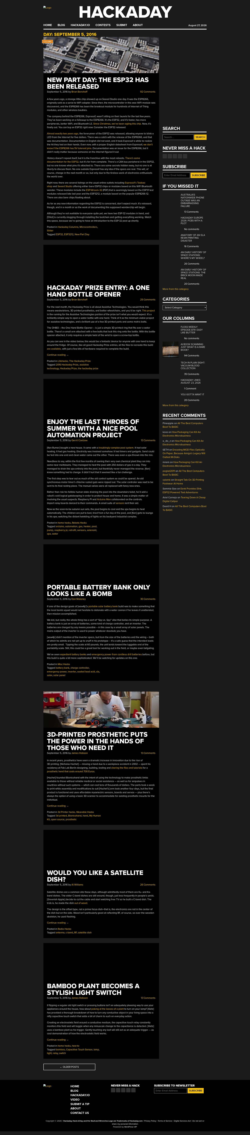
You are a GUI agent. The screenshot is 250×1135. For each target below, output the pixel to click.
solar (49, 675)
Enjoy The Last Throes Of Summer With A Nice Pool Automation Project (93, 428)
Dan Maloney (78, 599)
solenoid (91, 530)
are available (54, 348)
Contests (103, 25)
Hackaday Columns (68, 227)
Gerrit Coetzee (79, 440)
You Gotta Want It (192, 394)
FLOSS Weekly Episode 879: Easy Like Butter (192, 329)
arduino (60, 526)
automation (71, 526)
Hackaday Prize (68, 368)
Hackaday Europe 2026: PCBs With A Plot (192, 220)
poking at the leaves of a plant (107, 1008)
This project (148, 310)
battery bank (62, 667)
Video (75, 1099)
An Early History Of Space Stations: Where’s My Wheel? (193, 255)
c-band (69, 932)
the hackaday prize (88, 368)
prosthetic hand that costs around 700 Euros (70, 771)
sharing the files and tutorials (127, 767)
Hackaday (125, 12)
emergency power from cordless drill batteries (117, 654)
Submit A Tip (79, 1104)
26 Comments (147, 884)
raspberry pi (61, 530)
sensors (120, 503)
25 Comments (147, 299)
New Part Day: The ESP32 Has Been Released (98, 83)
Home (47, 25)
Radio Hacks (64, 928)
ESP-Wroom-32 (94, 190)
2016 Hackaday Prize (67, 364)
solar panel (59, 675)
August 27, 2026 (197, 25)
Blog (61, 25)
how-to (75, 1045)
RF (75, 932)
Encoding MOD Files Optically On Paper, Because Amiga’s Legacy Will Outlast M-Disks (184, 453)
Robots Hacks (79, 522)
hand (85, 815)
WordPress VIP (130, 1127)
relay (55, 1053)
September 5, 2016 (57, 91)
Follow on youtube (175, 156)
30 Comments (147, 599)
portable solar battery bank (103, 606)
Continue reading (58, 354)
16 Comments (191, 246)
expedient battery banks (73, 654)
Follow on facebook (165, 156)
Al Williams (77, 884)
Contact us (185, 156)
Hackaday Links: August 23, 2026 (191, 381)
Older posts (69, 1066)
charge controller (80, 667)
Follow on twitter (170, 156)
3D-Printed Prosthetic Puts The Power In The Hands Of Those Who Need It (97, 741)
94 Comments (191, 355)
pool (94, 526)
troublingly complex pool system (116, 447)
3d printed (61, 815)
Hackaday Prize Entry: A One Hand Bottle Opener (98, 291)
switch (62, 1053)
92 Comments (147, 91)
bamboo (60, 1049)
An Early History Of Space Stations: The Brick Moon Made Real (193, 274)
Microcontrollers (88, 227)
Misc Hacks (64, 664)
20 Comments (191, 283)
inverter (72, 671)
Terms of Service (165, 1121)
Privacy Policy (150, 1121)
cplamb (167, 479)
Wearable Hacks (85, 812)
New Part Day (82, 234)
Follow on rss (180, 156)
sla (97, 671)
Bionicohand (75, 815)
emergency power (57, 671)
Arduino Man (104, 499)
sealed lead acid (86, 671)
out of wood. (81, 903)
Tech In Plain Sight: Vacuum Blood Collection (193, 365)
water (55, 533)
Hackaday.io (80, 25)
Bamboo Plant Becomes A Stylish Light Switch (93, 989)
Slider (50, 230)
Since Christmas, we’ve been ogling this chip (117, 123)
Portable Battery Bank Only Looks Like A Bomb (98, 590)
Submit (121, 25)
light (49, 1053)
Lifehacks (63, 361)
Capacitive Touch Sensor (79, 1049)
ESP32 (59, 234)
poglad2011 (169, 471)
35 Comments (191, 374)
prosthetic (71, 819)
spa (49, 533)
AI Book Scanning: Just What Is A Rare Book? (193, 347)
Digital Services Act (182, 1121)
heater (87, 526)
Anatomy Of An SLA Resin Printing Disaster (193, 238)
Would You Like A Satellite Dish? (95, 876)
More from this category (176, 289)
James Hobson (79, 753)
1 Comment (190, 388)
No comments (191, 229)
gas (80, 526)
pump (50, 530)
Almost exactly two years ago (62, 133)
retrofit (72, 530)
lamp (96, 1049)
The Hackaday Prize (80, 361)
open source (58, 819)
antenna (60, 932)
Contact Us (79, 1113)
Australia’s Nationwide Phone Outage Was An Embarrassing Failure (192, 200)
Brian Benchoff (79, 91)
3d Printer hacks (66, 812)
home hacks (64, 522)
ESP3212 (68, 234)
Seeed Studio (65, 186)
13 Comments (147, 440)
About (138, 25)
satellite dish (85, 932)
